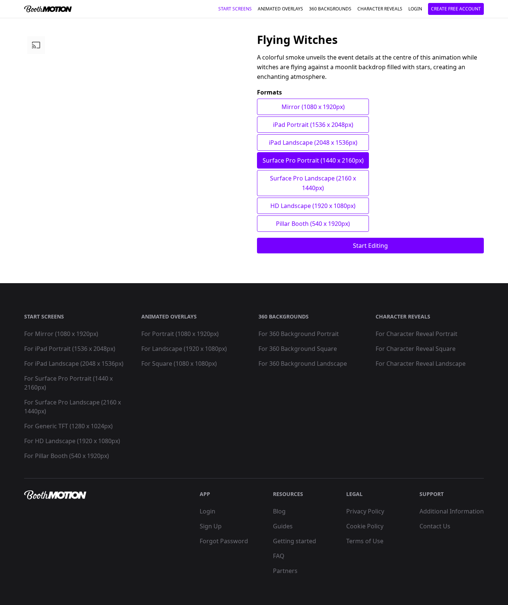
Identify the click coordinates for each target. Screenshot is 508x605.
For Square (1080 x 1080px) (179, 363)
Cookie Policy (364, 526)
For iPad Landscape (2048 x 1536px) (73, 363)
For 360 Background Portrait (298, 334)
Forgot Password (224, 541)
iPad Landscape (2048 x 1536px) (313, 142)
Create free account (456, 9)
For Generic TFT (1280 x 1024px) (68, 426)
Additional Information (451, 511)
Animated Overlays (280, 9)
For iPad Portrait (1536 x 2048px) (69, 349)
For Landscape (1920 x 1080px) (184, 349)
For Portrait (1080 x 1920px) (180, 334)
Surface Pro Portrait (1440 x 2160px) (313, 160)
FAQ (278, 556)
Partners (285, 571)
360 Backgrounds (330, 9)
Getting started (294, 541)
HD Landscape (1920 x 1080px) (313, 206)
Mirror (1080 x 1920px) (313, 107)
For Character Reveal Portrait (416, 334)
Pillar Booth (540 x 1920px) (313, 224)
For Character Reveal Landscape (421, 363)
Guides (283, 526)
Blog (279, 511)
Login (415, 9)
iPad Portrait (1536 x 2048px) (313, 125)
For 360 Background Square (297, 349)
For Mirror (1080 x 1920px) (61, 334)
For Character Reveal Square (416, 349)
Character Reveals (379, 9)
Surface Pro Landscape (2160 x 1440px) (313, 183)
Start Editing (370, 245)
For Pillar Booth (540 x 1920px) (66, 456)
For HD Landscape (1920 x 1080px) (72, 441)
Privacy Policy (365, 511)
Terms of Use (364, 541)
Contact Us (434, 526)
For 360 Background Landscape (302, 363)
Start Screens (235, 9)
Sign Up (211, 526)
